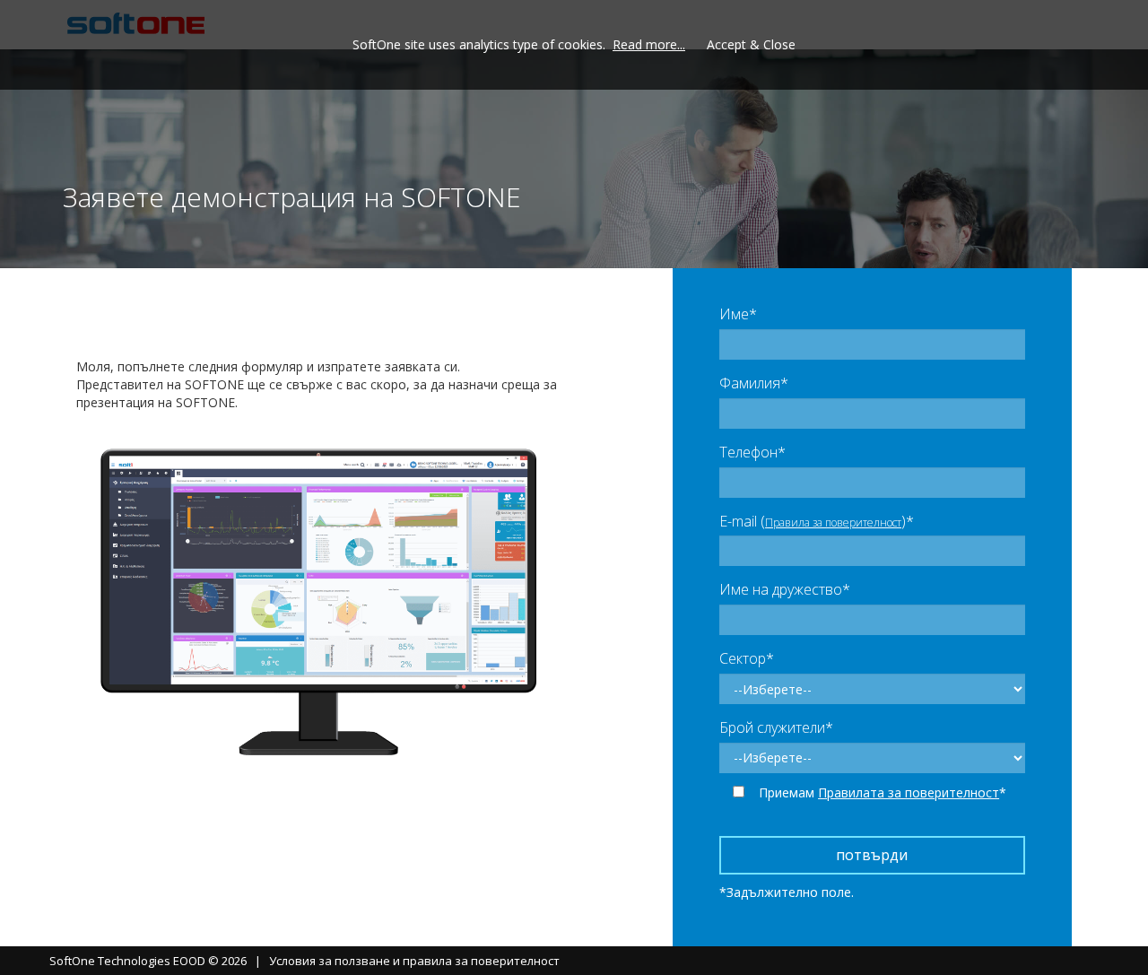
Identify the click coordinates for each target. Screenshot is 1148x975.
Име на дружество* (784, 589)
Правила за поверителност (833, 522)
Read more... (649, 44)
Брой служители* (776, 727)
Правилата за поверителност (908, 792)
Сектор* (746, 658)
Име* (738, 314)
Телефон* (752, 452)
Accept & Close (751, 44)
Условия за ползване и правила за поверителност (414, 961)
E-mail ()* (816, 521)
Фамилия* (753, 383)
